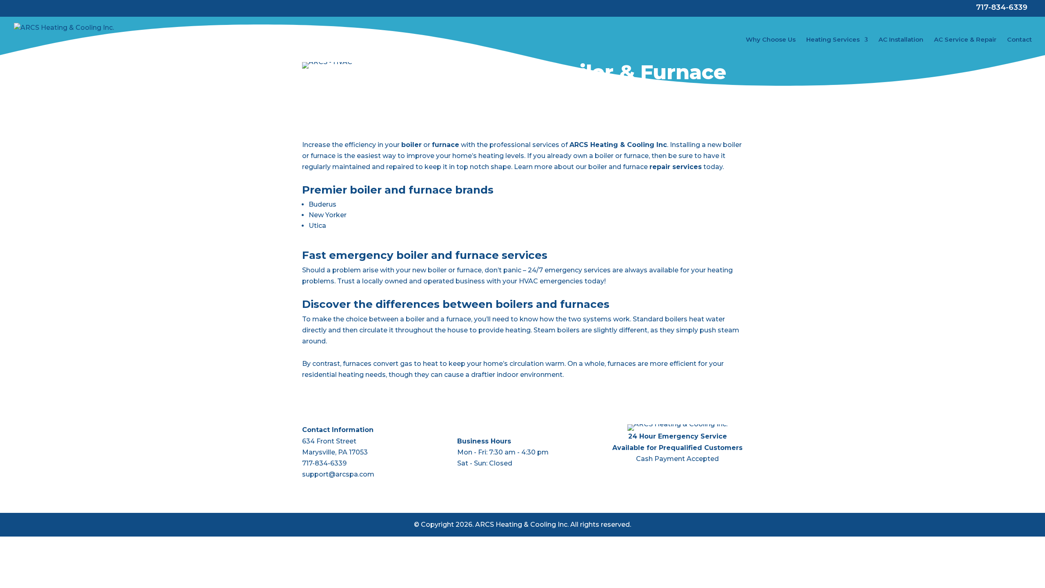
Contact (1019, 40)
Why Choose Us (771, 40)
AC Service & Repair (965, 40)
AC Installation (900, 40)
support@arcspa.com (338, 474)
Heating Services (833, 40)
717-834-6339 (324, 463)
